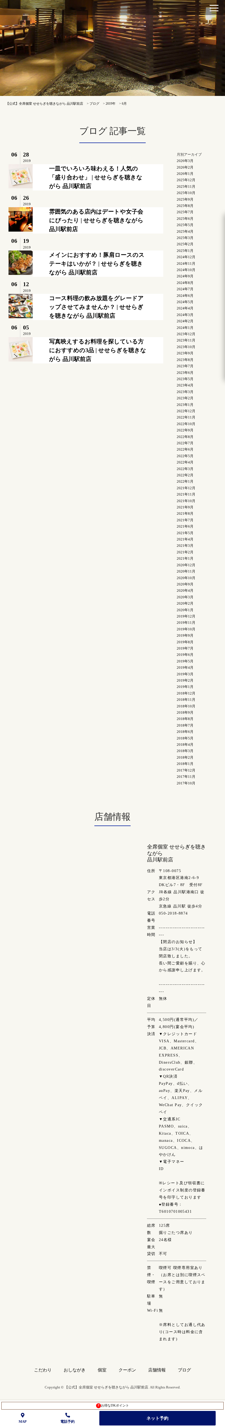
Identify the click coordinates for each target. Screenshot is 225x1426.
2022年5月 (185, 456)
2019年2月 (185, 680)
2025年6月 (185, 219)
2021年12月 (186, 488)
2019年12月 (186, 616)
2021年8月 (185, 513)
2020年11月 (186, 571)
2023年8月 (185, 360)
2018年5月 (185, 738)
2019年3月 (185, 674)
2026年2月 (185, 167)
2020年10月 (186, 578)
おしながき (75, 1370)
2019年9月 (185, 635)
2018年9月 (185, 712)
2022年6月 (185, 449)
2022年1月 (185, 481)
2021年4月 (185, 539)
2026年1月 (185, 174)
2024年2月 (185, 321)
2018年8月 (185, 719)
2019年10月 (186, 629)
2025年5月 (185, 225)
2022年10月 (186, 424)
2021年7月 (185, 520)
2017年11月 (186, 777)
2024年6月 (185, 296)
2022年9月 (185, 430)
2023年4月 (185, 385)
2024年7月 (185, 289)
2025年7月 (185, 212)
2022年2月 (185, 475)
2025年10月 (186, 193)
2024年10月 (186, 270)
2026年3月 (185, 161)
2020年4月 (185, 590)
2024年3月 (185, 315)
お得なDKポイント (113, 1405)
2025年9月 (185, 199)
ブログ (184, 1370)
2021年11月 (186, 494)
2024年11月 (186, 263)
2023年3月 (185, 392)
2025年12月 (186, 180)
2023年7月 (185, 366)
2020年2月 (185, 603)
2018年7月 (185, 725)
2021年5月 (185, 533)
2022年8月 (185, 437)
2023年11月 (186, 340)
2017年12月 (186, 770)
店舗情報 (157, 1370)
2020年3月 (185, 597)
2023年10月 (186, 347)
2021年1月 (185, 558)
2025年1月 (185, 251)
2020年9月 (185, 584)
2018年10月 (186, 706)
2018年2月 (185, 757)
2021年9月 (185, 507)
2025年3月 (185, 238)
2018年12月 (186, 693)
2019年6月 (185, 655)
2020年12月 (186, 565)
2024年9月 (185, 276)
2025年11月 (186, 186)
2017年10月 (186, 783)
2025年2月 (185, 244)
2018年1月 (185, 764)
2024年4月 (185, 308)
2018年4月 (185, 744)
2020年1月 (185, 610)
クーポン (127, 1370)
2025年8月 (185, 206)
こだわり (43, 1370)
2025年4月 (185, 231)
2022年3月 (185, 469)
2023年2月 (185, 398)
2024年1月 (185, 328)
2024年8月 (185, 283)
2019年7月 (185, 648)
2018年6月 (185, 732)
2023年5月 (185, 379)
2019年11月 (186, 623)
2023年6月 (185, 373)
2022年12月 (186, 411)
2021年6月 (185, 526)
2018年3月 (185, 751)
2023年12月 (186, 334)
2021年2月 (185, 552)
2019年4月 (185, 667)
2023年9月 (185, 353)
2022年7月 (185, 443)
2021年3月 (185, 545)
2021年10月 (186, 501)
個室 (102, 1370)
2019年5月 (185, 661)
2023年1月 (185, 405)
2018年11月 (186, 700)
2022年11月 (186, 417)
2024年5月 (185, 302)
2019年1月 (185, 687)
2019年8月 (185, 642)
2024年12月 (186, 257)
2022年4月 (185, 462)
